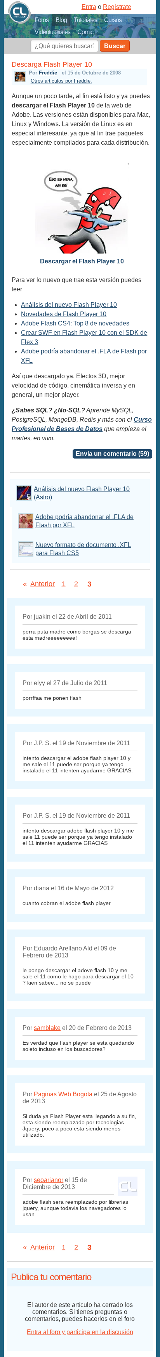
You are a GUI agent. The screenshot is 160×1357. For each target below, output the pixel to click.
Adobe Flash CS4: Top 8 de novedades (75, 323)
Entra (89, 6)
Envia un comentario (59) (112, 453)
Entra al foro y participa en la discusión (80, 1332)
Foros (42, 20)
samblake (47, 1028)
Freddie (48, 73)
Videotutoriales (52, 32)
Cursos (113, 20)
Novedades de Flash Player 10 (63, 314)
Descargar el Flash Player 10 (82, 261)
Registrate (117, 6)
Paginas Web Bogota (63, 1094)
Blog (61, 20)
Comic (85, 32)
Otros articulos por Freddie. (61, 81)
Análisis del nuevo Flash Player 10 (69, 304)
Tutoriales (85, 20)
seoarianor (48, 1180)
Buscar (114, 46)
